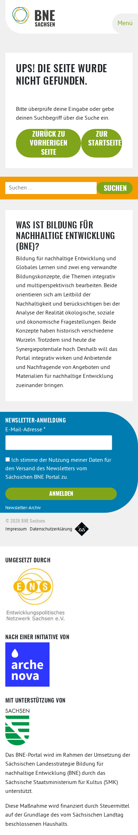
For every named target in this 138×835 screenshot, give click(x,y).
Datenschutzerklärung (51, 529)
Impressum (16, 529)
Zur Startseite (104, 139)
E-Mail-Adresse (25, 429)
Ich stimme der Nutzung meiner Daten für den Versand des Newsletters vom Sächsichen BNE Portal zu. (58, 469)
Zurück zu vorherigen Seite (48, 143)
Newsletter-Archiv (23, 508)
